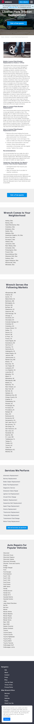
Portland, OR (9, 408)
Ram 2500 (6, 624)
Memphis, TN (9, 374)
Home (2, 37)
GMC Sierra (6, 586)
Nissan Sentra (7, 618)
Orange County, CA (11, 397)
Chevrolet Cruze (8, 555)
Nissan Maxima (7, 614)
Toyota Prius (7, 639)
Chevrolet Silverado (9, 561)
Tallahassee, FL (10, 439)
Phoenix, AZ (9, 403)
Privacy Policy (9, 687)
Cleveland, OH (9, 320)
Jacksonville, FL (10, 357)
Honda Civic (7, 593)
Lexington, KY (9, 368)
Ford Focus (6, 582)
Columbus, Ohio (10, 227)
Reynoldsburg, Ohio (11, 254)
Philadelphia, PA (10, 401)
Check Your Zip (9, 703)
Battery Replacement (10, 478)
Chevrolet (6, 553)
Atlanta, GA (8, 295)
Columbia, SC (9, 324)
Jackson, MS (9, 355)
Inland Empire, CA (10, 353)
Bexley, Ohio (9, 223)
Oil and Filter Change (9, 497)
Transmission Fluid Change (11, 518)
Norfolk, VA (8, 391)
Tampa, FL (8, 441)
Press (6, 677)
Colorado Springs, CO (11, 322)
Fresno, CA (8, 338)
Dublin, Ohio (9, 231)
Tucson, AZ (8, 445)
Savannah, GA (9, 433)
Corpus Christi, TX (10, 328)
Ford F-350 (6, 580)
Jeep (4, 601)
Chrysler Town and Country (11, 563)
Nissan (5, 609)
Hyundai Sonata (8, 599)
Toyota (5, 630)
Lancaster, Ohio (10, 244)
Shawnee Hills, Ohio (11, 256)
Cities (6, 696)
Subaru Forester (8, 626)
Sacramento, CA (10, 420)
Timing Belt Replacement (11, 515)
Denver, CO (8, 332)
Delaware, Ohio (10, 229)
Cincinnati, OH (9, 318)
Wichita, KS (8, 451)
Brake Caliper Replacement (11, 482)
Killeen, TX (8, 361)
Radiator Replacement (10, 500)
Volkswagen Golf (8, 645)
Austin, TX (8, 297)
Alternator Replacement (10, 475)
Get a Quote (24, 2)
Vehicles (7, 698)
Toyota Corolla (7, 634)
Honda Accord (7, 590)
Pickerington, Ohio (11, 250)
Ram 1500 (6, 622)
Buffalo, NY (8, 307)
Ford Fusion (6, 584)
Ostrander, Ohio (10, 248)
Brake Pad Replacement (10, 485)
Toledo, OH (8, 443)
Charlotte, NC (9, 311)
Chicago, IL (8, 315)
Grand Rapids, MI (10, 341)
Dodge (5, 565)
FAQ (6, 670)
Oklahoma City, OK (11, 395)
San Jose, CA (9, 431)
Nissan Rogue (7, 616)
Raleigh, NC (8, 412)
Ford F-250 (6, 578)
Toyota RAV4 (7, 641)
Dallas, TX (8, 330)
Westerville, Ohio (10, 262)
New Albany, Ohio (10, 246)
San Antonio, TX (10, 424)
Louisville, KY (9, 372)
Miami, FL (8, 376)
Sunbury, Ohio (9, 258)
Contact (7, 675)
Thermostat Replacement (11, 512)
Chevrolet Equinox (9, 557)
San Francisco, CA (10, 428)
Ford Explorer (7, 574)
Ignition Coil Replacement (11, 494)
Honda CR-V (7, 595)
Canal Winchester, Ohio (12, 225)
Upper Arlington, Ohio (11, 260)
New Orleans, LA (10, 387)
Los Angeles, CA (10, 370)
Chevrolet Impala (8, 559)
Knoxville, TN (9, 364)
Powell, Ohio (9, 252)
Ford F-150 (6, 576)
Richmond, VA (9, 416)
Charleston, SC (9, 309)
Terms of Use (8, 684)
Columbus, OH (9, 326)
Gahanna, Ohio (9, 233)
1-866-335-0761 (13, 7)
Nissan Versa (7, 620)
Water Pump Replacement (11, 521)
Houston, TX (9, 347)
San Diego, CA (9, 426)
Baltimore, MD (9, 301)
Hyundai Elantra (8, 597)
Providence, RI (9, 410)
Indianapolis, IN (10, 351)
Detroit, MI (8, 334)
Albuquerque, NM (10, 292)
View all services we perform (17, 527)
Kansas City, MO (10, 359)
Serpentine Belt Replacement (12, 503)
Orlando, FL (8, 399)
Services (7, 37)
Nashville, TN (9, 384)
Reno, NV (8, 414)
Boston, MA (9, 305)
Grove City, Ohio (10, 237)
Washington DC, (10, 449)
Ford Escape (7, 572)
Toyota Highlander (9, 637)
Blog (6, 680)
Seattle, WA (9, 435)
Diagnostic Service (9, 488)
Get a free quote (17, 23)
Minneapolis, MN (10, 380)
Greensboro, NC (10, 343)
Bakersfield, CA (10, 299)
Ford (4, 570)
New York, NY (9, 389)
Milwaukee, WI (9, 378)
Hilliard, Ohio (9, 241)
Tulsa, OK (8, 447)
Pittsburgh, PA (9, 405)
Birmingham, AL (10, 303)
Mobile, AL (8, 382)
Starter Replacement (10, 509)
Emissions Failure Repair (10, 491)
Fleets (6, 700)
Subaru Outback (8, 628)
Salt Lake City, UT (11, 422)
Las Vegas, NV (9, 366)
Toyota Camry (7, 632)
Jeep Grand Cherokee (10, 603)
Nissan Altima (7, 611)
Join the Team (9, 682)
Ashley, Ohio (9, 220)
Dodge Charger (8, 567)
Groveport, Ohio (10, 239)
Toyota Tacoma (8, 643)
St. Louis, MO (9, 437)
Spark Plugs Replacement (11, 506)
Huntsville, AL (9, 349)
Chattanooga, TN (10, 313)
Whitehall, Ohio (10, 264)
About (6, 672)
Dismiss (7, 719)
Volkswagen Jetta (9, 647)
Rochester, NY (9, 418)
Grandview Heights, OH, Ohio (14, 235)
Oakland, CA (9, 393)
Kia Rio (5, 605)
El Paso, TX (9, 336)
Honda (5, 588)
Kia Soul (5, 607)
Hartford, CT (9, 345)
